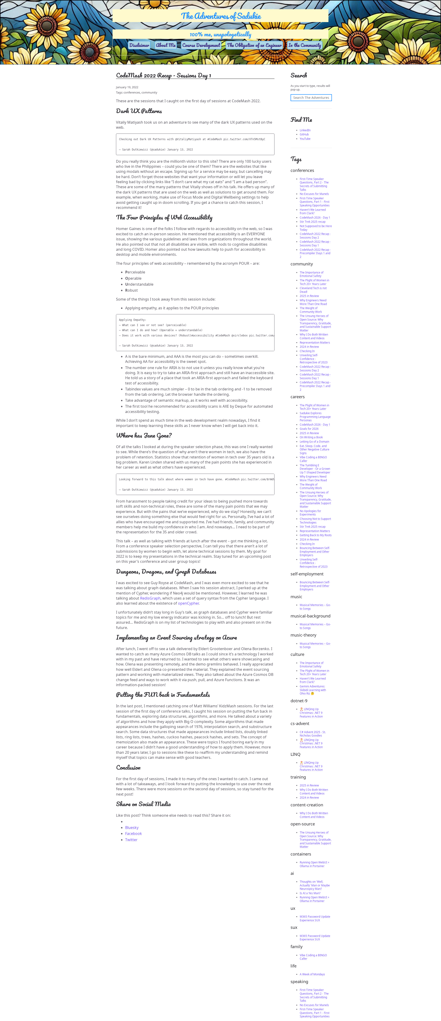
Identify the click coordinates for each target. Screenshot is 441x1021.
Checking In (307, 351)
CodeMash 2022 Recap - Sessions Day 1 (315, 243)
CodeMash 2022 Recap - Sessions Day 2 (315, 235)
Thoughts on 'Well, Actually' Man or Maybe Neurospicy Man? (315, 885)
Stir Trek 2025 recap (312, 222)
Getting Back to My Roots (316, 535)
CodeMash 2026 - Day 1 (315, 217)
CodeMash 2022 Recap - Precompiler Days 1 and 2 (315, 253)
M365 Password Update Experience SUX (315, 918)
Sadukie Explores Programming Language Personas (315, 416)
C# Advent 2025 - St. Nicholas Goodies (313, 734)
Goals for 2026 (309, 429)
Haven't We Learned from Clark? (313, 211)
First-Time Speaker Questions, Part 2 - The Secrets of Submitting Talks (314, 184)
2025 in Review (309, 296)
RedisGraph (150, 598)
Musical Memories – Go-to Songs (315, 607)
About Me (165, 45)
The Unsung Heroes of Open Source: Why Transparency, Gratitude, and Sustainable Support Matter (315, 323)
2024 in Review (309, 347)
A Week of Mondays (312, 974)
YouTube (305, 139)
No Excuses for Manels (314, 194)
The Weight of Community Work (311, 310)
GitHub (304, 134)
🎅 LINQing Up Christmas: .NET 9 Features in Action (311, 712)
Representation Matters (315, 342)
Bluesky (132, 827)
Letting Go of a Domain (314, 442)
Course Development (201, 45)
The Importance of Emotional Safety (311, 274)
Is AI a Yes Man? (310, 893)
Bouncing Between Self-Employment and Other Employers (315, 551)
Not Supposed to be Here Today (316, 228)
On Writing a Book (311, 437)
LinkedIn (305, 130)
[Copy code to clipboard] (270, 138)
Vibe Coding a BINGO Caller (313, 459)
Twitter (131, 839)
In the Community (304, 45)
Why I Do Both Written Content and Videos (314, 336)
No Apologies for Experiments (310, 513)
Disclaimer (139, 45)
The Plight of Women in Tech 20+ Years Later (314, 282)
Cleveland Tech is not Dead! (313, 290)
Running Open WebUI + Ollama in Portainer (314, 864)
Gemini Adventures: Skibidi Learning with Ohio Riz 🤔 (313, 689)
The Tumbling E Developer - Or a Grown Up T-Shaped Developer (315, 468)
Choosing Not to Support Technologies (315, 520)
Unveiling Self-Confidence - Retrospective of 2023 (314, 358)
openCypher (188, 603)
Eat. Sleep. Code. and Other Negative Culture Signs (314, 449)
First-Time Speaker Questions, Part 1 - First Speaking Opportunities (315, 201)
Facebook (133, 833)
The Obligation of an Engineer (254, 45)
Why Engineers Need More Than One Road (313, 302)
